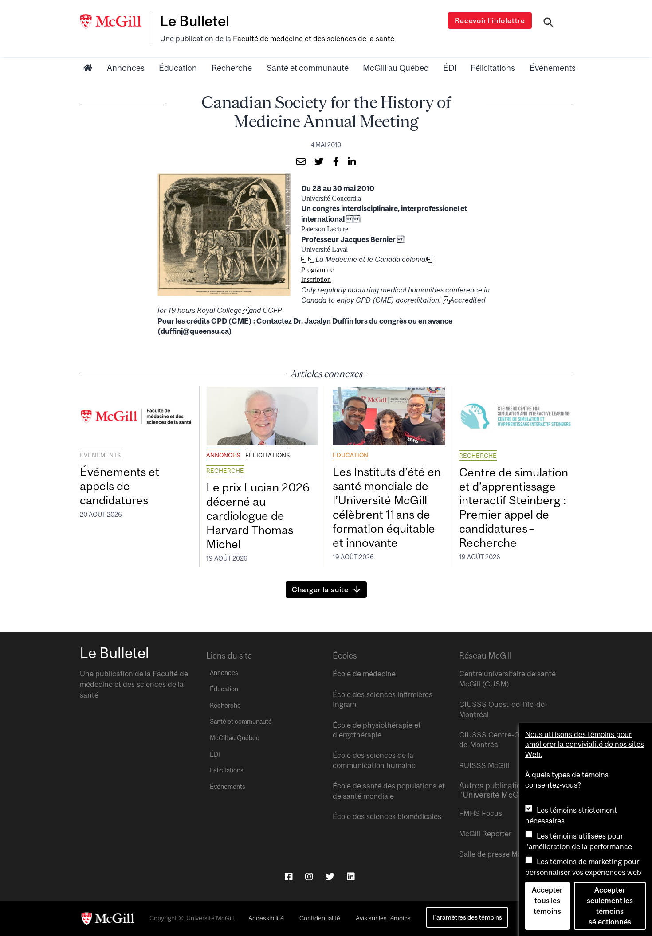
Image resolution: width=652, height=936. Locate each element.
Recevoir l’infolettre (490, 20)
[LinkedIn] (351, 876)
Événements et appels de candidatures (119, 486)
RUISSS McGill (484, 765)
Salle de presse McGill (496, 854)
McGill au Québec (395, 68)
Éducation (178, 68)
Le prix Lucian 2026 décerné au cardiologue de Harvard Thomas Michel (258, 515)
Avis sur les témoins (383, 918)
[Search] (548, 23)
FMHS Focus (480, 813)
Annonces (126, 68)
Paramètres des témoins (467, 917)
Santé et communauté (308, 68)
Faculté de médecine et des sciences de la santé (313, 38)
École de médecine (364, 673)
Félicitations (493, 68)
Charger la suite (320, 589)
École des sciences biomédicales (387, 816)
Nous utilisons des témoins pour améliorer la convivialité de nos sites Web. (584, 744)
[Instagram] (309, 876)
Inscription (316, 279)
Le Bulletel (194, 20)
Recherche (232, 68)
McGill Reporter (485, 833)
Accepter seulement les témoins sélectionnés (610, 905)
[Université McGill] (115, 21)
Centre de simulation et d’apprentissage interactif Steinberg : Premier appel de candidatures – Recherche (513, 507)
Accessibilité (266, 918)
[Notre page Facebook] (289, 876)
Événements (553, 68)
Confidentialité (319, 918)
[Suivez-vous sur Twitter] (330, 876)
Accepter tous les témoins (547, 900)
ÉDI (449, 68)
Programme (317, 269)
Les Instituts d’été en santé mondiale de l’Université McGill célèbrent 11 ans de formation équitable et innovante (387, 507)
